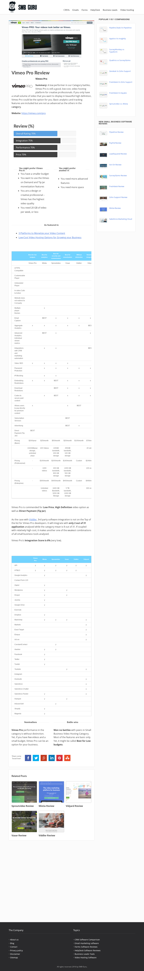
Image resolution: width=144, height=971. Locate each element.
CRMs (67, 10)
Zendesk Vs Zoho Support (120, 71)
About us (14, 939)
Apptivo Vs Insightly (117, 38)
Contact (13, 946)
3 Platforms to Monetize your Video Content (42, 233)
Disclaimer (15, 954)
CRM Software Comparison (87, 939)
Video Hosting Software (85, 957)
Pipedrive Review (116, 132)
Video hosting (127, 10)
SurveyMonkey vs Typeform (116, 50)
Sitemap (14, 957)
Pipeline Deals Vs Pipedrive (120, 28)
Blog (12, 943)
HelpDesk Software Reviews (88, 950)
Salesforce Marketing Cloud (120, 219)
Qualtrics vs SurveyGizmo (119, 60)
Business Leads (110, 10)
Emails (75, 10)
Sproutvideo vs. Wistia (118, 104)
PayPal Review (115, 143)
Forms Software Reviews (86, 946)
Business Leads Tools (85, 954)
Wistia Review (115, 208)
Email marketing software (87, 943)
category (16, 106)
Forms (85, 10)
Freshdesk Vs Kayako (118, 93)
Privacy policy (16, 950)
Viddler (33, 519)
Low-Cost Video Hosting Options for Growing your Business (50, 237)
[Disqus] (51, 879)
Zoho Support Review (118, 197)
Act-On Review (115, 164)
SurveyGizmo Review (118, 175)
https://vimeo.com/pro (34, 113)
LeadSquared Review (118, 154)
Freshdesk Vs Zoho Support (120, 82)
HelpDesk (95, 10)
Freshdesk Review (116, 186)
